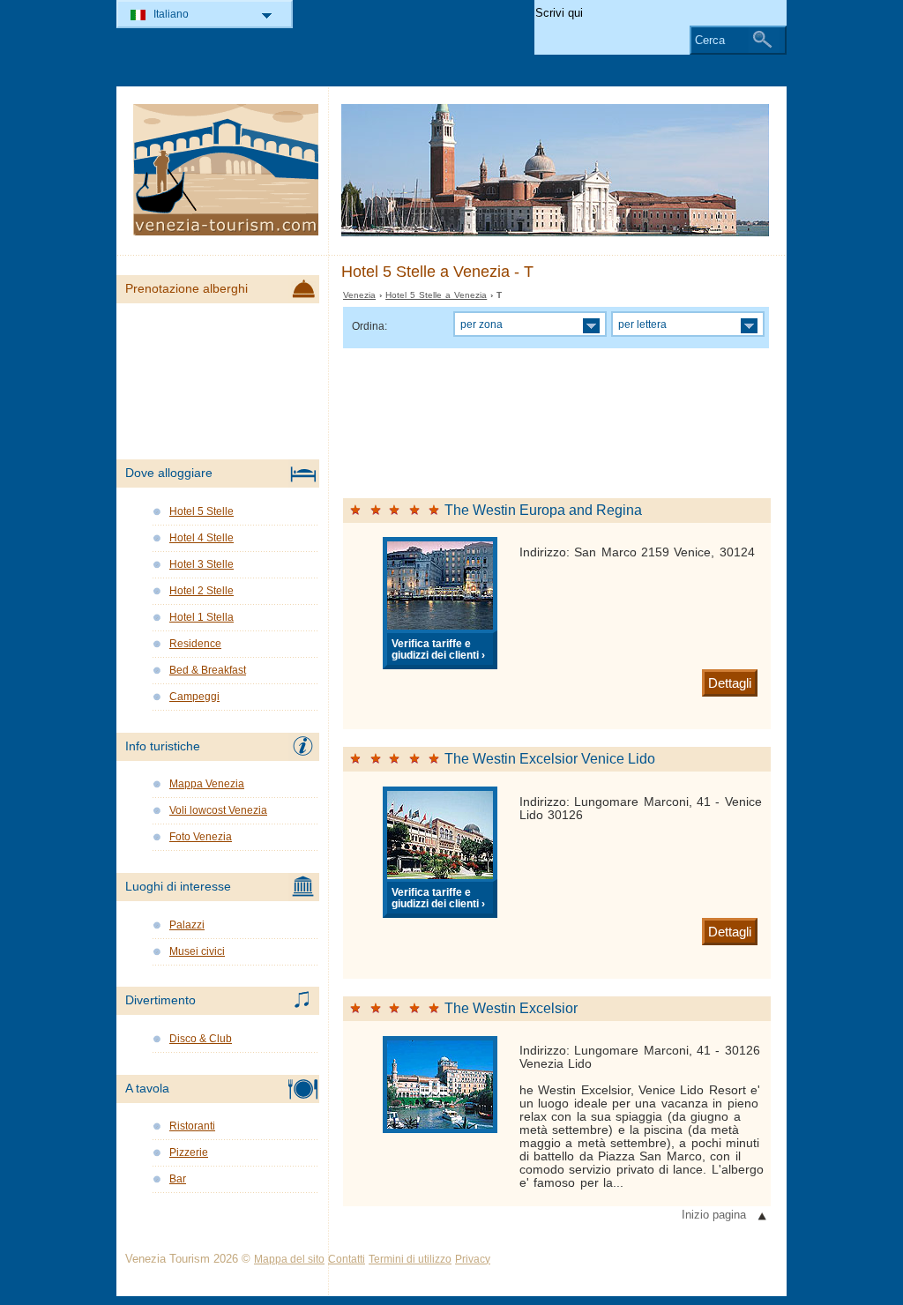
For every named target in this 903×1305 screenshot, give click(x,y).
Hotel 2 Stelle (201, 591)
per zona (481, 324)
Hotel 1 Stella (201, 617)
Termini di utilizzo (410, 1259)
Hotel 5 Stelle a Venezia (436, 295)
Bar (177, 1179)
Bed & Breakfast (207, 670)
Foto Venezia (200, 837)
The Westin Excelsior (511, 1008)
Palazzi (187, 925)
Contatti (346, 1259)
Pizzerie (188, 1152)
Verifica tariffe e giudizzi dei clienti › (438, 649)
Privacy (472, 1259)
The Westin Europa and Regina (543, 510)
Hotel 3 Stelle (201, 564)
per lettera (642, 324)
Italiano (171, 14)
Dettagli (729, 682)
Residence (195, 644)
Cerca (710, 40)
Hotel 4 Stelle (201, 538)
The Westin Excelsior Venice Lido (549, 758)
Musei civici (197, 951)
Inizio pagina (714, 1214)
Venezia (359, 295)
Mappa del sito (289, 1259)
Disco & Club (200, 1039)
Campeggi (194, 696)
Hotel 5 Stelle (201, 511)
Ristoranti (192, 1126)
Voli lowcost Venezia (218, 810)
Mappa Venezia (206, 784)
